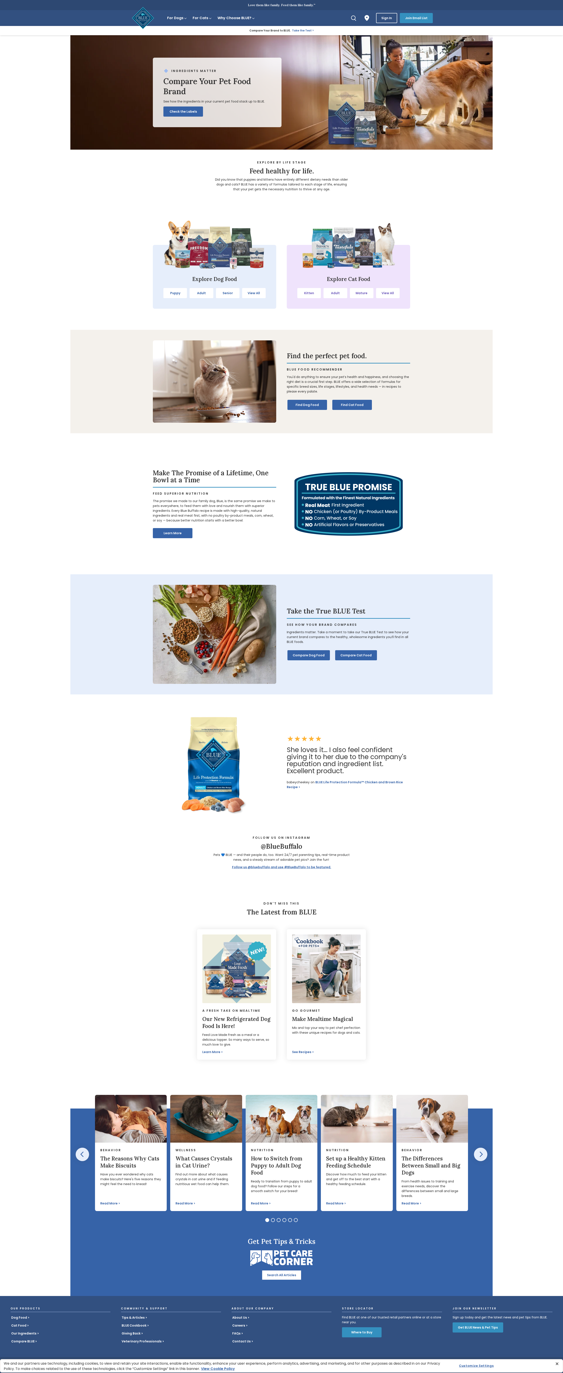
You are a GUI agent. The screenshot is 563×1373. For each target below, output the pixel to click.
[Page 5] (290, 1220)
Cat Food (18, 1325)
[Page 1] (267, 1220)
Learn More (173, 533)
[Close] (557, 1364)
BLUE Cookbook (134, 1325)
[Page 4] (284, 1220)
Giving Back (131, 1333)
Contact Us (241, 1341)
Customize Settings (476, 1366)
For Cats (200, 17)
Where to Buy (361, 1332)
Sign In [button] (386, 18)
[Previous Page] (82, 1154)
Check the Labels (183, 111)
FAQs (236, 1333)
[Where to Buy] (367, 18)
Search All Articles (281, 1275)
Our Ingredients (24, 1333)
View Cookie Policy (218, 1368)
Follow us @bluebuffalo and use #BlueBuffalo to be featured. (281, 867)
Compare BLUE (23, 1341)
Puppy (175, 293)
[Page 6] (296, 1220)
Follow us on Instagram (281, 837)
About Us (239, 1317)
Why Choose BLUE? (234, 17)
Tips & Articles (133, 1317)
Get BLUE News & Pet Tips (478, 1327)
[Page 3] (279, 1220)
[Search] (354, 18)
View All (254, 293)
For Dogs (175, 17)
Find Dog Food (307, 405)
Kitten (309, 293)
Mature (361, 293)
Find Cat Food (352, 405)
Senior (228, 293)
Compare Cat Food (356, 655)
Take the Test (302, 30)
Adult (201, 293)
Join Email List (416, 18)
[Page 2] (273, 1220)
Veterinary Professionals (142, 1341)
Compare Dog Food (309, 655)
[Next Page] (480, 1154)
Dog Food (19, 1317)
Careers (238, 1325)
